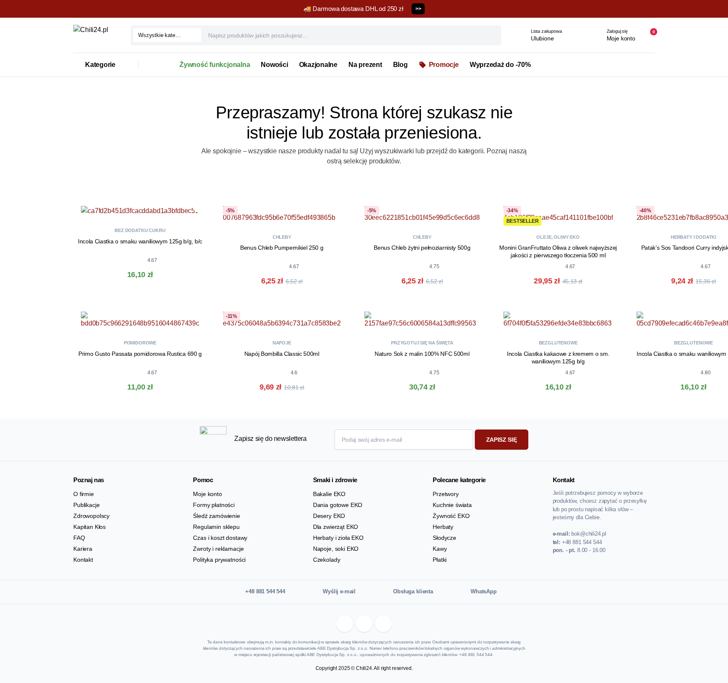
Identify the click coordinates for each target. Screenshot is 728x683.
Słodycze (444, 537)
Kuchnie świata (452, 505)
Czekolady (326, 559)
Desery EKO (329, 515)
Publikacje (86, 505)
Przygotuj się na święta (422, 342)
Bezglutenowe (558, 342)
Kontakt (83, 559)
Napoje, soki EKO (336, 548)
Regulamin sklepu (216, 526)
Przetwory (446, 494)
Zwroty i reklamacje (218, 548)
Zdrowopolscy (91, 515)
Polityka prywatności (219, 559)
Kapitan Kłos (89, 526)
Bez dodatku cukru (140, 230)
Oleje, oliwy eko (557, 237)
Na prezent (365, 64)
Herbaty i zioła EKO (338, 537)
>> (418, 9)
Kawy (440, 548)
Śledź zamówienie (216, 515)
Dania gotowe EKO (337, 505)
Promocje (444, 64)
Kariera (82, 548)
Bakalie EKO (329, 494)
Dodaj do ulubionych (199, 206)
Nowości (274, 64)
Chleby (282, 237)
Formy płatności (214, 505)
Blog (400, 64)
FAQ (79, 537)
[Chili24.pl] (95, 35)
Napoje (282, 342)
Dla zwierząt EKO (335, 526)
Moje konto (207, 494)
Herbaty (443, 526)
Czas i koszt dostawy (220, 537)
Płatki (440, 559)
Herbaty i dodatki (693, 237)
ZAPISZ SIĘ (501, 439)
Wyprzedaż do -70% (500, 64)
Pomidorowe (140, 342)
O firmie (83, 494)
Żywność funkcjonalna (214, 64)
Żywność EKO (451, 515)
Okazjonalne (318, 64)
